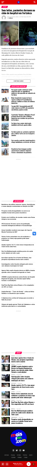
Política (25, 455)
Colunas (13, 457)
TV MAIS (25, 457)
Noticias (7, 455)
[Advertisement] (18, 178)
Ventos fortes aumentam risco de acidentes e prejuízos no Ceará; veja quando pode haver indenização (16, 238)
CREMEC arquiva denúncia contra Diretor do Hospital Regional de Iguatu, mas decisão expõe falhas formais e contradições (18, 278)
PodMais (20, 457)
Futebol (19, 455)
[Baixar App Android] (34, 464)
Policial (13, 455)
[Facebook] (2, 464)
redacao (11, 18)
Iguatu (30, 455)
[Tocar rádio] (29, 464)
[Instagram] (7, 464)
